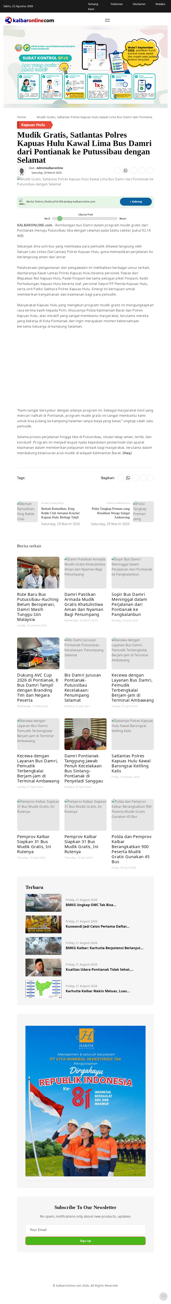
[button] (107, 20)
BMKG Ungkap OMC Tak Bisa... (91, 905)
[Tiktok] (100, 1274)
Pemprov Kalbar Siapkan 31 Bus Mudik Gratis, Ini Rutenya (34, 844)
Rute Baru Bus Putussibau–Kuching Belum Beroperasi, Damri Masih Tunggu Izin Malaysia (38, 606)
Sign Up (85, 1240)
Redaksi (100, 1292)
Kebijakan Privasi (121, 1292)
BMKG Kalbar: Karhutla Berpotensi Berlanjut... (104, 948)
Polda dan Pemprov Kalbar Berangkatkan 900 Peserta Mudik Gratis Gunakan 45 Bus (131, 849)
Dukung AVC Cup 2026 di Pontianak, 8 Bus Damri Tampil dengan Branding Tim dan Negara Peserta (37, 687)
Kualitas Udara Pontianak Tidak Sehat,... (100, 969)
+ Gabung (136, 201)
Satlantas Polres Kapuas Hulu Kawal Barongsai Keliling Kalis (131, 763)
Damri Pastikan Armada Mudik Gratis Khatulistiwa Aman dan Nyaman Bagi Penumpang (83, 604)
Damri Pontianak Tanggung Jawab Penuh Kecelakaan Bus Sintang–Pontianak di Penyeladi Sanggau (83, 768)
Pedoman (67, 1292)
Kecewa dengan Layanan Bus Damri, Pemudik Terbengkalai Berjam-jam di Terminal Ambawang (133, 687)
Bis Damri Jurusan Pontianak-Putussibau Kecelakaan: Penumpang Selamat (82, 687)
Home (21, 117)
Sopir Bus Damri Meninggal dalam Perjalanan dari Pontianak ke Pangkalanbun (129, 604)
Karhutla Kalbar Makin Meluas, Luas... (98, 991)
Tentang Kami (47, 1292)
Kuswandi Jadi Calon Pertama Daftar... (98, 926)
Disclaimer (84, 1292)
